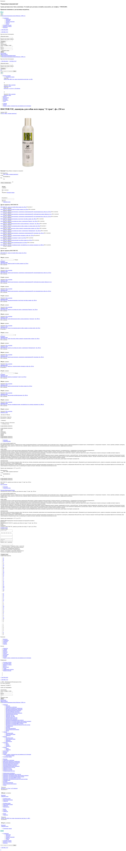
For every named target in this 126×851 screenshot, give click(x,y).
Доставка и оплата (7, 25)
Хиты (4, 101)
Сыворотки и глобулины (11, 707)
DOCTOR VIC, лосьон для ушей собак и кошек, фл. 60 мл (13, 207)
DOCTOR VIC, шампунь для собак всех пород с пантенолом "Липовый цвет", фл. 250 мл (21, 230)
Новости (8, 22)
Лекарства (5, 648)
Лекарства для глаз (10, 715)
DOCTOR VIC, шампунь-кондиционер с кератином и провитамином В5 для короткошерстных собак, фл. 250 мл (26, 211)
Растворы (8, 727)
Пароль (2, 47)
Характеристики (7, 441)
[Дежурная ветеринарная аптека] (8, 55)
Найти (14, 71)
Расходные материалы (11, 728)
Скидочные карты (7, 663)
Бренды (5, 96)
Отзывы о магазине (10, 21)
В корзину (3, 261)
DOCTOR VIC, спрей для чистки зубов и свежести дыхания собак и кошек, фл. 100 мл (20, 228)
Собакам (5, 649)
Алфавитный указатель (8, 669)
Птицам (5, 653)
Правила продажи (7, 670)
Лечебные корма (9, 733)
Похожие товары (10, 192)
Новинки (5, 98)
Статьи (7, 23)
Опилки (7, 744)
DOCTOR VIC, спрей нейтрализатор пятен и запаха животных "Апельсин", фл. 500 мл (20, 223)
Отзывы (13, 490)
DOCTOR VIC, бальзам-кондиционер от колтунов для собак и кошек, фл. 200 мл (19, 218)
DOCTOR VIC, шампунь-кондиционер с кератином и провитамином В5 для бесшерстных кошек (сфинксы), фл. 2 (26, 214)
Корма (7, 743)
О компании (6, 18)
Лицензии (5, 641)
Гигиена (5, 656)
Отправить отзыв (4, 554)
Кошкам (5, 650)
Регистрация (3, 53)
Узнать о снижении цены (6, 182)
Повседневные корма (10, 734)
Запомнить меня (5, 50)
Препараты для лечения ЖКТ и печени (14, 723)
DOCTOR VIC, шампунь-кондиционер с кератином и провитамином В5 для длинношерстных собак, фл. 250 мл (26, 216)
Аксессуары (6, 654)
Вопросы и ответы (7, 26)
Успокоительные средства (11, 717)
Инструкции (6, 97)
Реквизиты (8, 19)
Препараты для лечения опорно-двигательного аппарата (18, 721)
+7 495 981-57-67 (4, 32)
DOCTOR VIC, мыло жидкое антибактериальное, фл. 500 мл (14, 395)
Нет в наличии (12, 84)
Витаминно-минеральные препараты (14, 709)
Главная (5, 103)
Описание (5, 440)
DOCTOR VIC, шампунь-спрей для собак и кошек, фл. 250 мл (14, 209)
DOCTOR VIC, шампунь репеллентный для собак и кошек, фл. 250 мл (16, 240)
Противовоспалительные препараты (14, 712)
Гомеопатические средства (12, 714)
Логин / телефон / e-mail (6, 45)
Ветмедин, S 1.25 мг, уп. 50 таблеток (12, 88)
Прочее (7, 730)
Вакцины (8, 705)
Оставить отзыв (4, 527)
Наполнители (9, 741)
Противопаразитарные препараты (13, 710)
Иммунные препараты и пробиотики (14, 708)
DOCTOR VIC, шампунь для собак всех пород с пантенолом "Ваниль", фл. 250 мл (19, 221)
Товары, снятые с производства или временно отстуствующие (17, 657)
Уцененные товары (10, 755)
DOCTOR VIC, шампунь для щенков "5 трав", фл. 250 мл (13, 237)
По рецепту (5, 100)
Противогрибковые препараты (13, 711)
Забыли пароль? (4, 54)
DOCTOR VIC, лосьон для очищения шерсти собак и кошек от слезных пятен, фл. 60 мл (20, 226)
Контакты (5, 27)
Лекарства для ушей (10, 716)
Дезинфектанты (9, 726)
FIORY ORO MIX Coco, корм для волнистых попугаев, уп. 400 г (18, 79)
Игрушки (5, 655)
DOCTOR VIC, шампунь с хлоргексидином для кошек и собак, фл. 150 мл (17, 235)
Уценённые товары (10, 76)
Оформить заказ (7, 86)
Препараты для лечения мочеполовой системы (16, 722)
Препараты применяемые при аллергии (15, 720)
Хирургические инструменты (12, 729)
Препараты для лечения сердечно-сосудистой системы (18, 724)
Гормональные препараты (11, 718)
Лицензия (8, 20)
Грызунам (5, 651)
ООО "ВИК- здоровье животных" (10, 174)
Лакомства (8, 735)
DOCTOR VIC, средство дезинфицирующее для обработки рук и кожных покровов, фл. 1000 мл (22, 244)
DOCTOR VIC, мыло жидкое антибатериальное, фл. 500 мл (14, 242)
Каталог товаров (7, 75)
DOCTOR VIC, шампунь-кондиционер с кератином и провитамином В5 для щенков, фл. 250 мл (22, 233)
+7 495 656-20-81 (4, 29)
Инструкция (8, 490)
